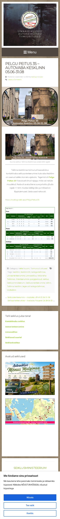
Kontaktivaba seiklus (15, 321)
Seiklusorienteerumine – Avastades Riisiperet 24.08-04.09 (30, 301)
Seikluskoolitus (12, 342)
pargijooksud (36, 279)
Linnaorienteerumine (16, 275)
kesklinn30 (25, 272)
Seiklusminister (37, 77)
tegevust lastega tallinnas (34, 286)
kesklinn (16, 272)
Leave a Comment (14, 80)
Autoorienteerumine (14, 326)
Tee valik (30, 505)
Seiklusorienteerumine (35, 283)
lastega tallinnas (38, 272)
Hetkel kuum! (24, 268)
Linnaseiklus (31, 275)
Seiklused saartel (13, 337)
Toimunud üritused (38, 268)
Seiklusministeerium (16, 283)
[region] (30, 495)
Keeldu (30, 513)
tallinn (48, 283)
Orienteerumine (22, 279)
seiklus (46, 279)
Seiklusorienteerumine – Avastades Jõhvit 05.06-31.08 (28, 297)
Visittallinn (11, 290)
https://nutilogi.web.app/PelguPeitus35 (22, 200)
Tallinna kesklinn (14, 286)
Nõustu (30, 497)
